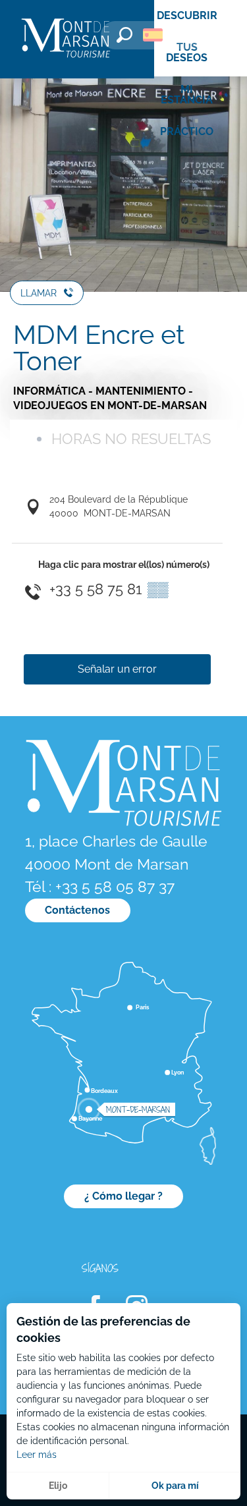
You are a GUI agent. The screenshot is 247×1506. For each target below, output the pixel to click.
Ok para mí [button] (175, 1485)
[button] (124, 35)
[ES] (153, 35)
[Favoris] (191, 37)
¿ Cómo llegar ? (123, 1196)
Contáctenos (77, 910)
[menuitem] (66, 39)
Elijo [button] (58, 1485)
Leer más (36, 1454)
